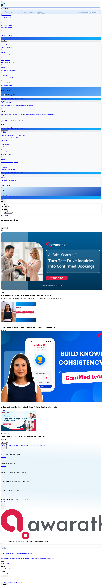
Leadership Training (38, 558)
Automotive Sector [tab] (11, 445)
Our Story (3, 568)
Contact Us (11, 568)
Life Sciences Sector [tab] (34, 445)
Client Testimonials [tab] (24, 445)
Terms (2, 582)
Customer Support (19, 558)
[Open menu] (2, 5)
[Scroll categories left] (2, 447)
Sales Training (4, 558)
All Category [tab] (4, 445)
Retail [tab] (43, 445)
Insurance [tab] (18, 445)
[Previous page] (2, 504)
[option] (52, 205)
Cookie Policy (18, 582)
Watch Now (3, 301)
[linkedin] (1, 548)
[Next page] (2, 508)
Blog (2, 563)
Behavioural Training (29, 558)
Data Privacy (8, 574)
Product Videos (6, 563)
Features (3, 574)
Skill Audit (19, 553)
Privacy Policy (7, 582)
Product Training (11, 558)
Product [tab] (40, 445)
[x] (2, 548)
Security (13, 582)
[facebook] (5, 548)
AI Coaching (4, 553)
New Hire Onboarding (48, 558)
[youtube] (3, 548)
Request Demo (4, 215)
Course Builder (25, 553)
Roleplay (14, 553)
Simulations (9, 553)
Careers (7, 568)
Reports (30, 553)
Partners (16, 568)
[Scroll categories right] (5, 447)
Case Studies (17, 563)
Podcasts (12, 563)
